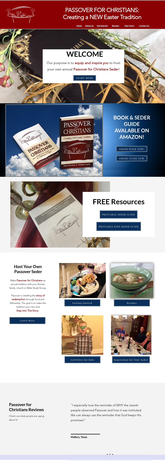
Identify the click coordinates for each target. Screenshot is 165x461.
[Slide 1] (107, 454)
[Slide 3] (112, 454)
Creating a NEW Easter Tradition (102, 16)
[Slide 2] (109, 454)
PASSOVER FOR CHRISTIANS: (102, 9)
